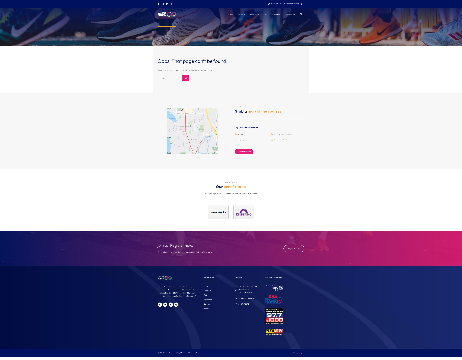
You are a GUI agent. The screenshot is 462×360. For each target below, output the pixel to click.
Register (207, 308)
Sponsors (241, 14)
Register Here (290, 14)
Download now (244, 152)
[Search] (185, 78)
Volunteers (254, 14)
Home (230, 14)
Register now (294, 248)
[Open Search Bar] (301, 14)
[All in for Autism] (170, 14)
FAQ (265, 14)
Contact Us (275, 14)
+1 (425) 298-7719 (244, 304)
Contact (207, 304)
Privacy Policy (297, 353)
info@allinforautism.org (247, 299)
